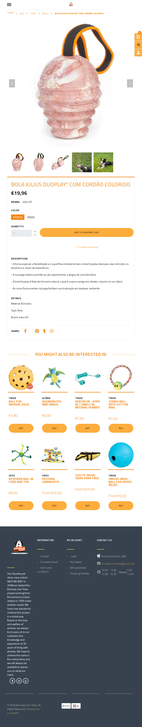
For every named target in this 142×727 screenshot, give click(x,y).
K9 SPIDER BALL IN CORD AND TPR (21, 480)
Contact (44, 556)
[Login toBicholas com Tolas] (138, 52)
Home (10, 12)
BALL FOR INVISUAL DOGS (19, 403)
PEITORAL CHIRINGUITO (50, 480)
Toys (33, 13)
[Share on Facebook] (25, 331)
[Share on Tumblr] (44, 331)
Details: (16, 298)
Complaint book (49, 562)
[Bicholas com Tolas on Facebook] (12, 681)
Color (15, 210)
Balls (45, 13)
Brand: (15, 202)
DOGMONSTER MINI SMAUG (51, 403)
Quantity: (17, 226)
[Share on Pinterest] (37, 331)
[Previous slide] (12, 83)
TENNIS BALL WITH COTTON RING (118, 404)
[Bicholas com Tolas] (71, 4)
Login (73, 556)
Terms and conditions (44, 569)
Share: (15, 331)
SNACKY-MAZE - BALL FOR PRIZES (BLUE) (120, 482)
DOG (22, 13)
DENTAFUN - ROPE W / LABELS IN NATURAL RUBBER (87, 404)
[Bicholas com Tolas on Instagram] (19, 681)
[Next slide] (130, 83)
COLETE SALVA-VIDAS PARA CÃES (87, 476)
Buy (21, 428)
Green (31, 217)
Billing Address (78, 568)
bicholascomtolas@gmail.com (118, 563)
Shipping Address (79, 573)
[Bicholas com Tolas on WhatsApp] (25, 681)
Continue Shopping (88, 247)
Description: (19, 258)
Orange (18, 217)
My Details (76, 562)
